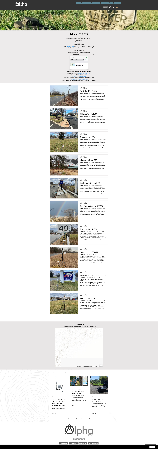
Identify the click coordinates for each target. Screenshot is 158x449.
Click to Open (76, 54)
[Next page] (83, 316)
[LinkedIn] (80, 439)
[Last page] (89, 419)
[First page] (69, 419)
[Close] (156, 447)
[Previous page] (75, 316)
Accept (152, 447)
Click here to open (77, 326)
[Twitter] (77, 439)
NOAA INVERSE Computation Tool (79, 76)
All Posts (52, 372)
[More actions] (66, 396)
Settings (146, 447)
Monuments (58, 372)
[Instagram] (74, 439)
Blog (65, 372)
